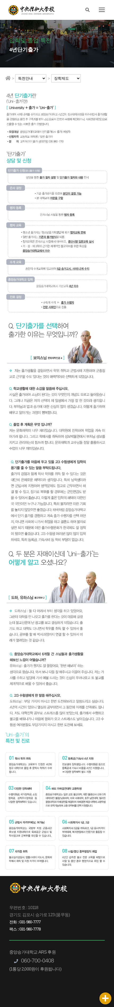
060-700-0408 (37, 960)
